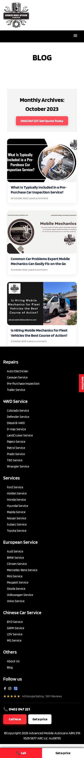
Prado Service (16, 454)
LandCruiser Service (20, 435)
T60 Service (14, 460)
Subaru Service (16, 524)
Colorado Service (18, 411)
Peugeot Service (17, 582)
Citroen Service (17, 564)
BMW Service (15, 558)
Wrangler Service (18, 466)
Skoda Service (16, 589)
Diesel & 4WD (16, 423)
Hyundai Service (17, 506)
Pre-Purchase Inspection (23, 384)
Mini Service (14, 576)
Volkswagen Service (20, 595)
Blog (10, 667)
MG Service (14, 640)
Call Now (15, 719)
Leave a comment (38, 198)
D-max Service (16, 429)
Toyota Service (16, 531)
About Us (13, 661)
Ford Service (15, 487)
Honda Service (16, 500)
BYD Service (15, 622)
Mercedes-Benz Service (22, 570)
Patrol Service (16, 448)
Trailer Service (16, 390)
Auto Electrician (17, 371)
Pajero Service (16, 442)
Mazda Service (16, 512)
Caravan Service (17, 377)
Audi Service (15, 551)
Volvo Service (15, 601)
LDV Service (14, 634)
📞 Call (21, 753)
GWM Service (15, 628)
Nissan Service (16, 518)
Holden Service (16, 493)
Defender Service (18, 417)
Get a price (40, 719)
